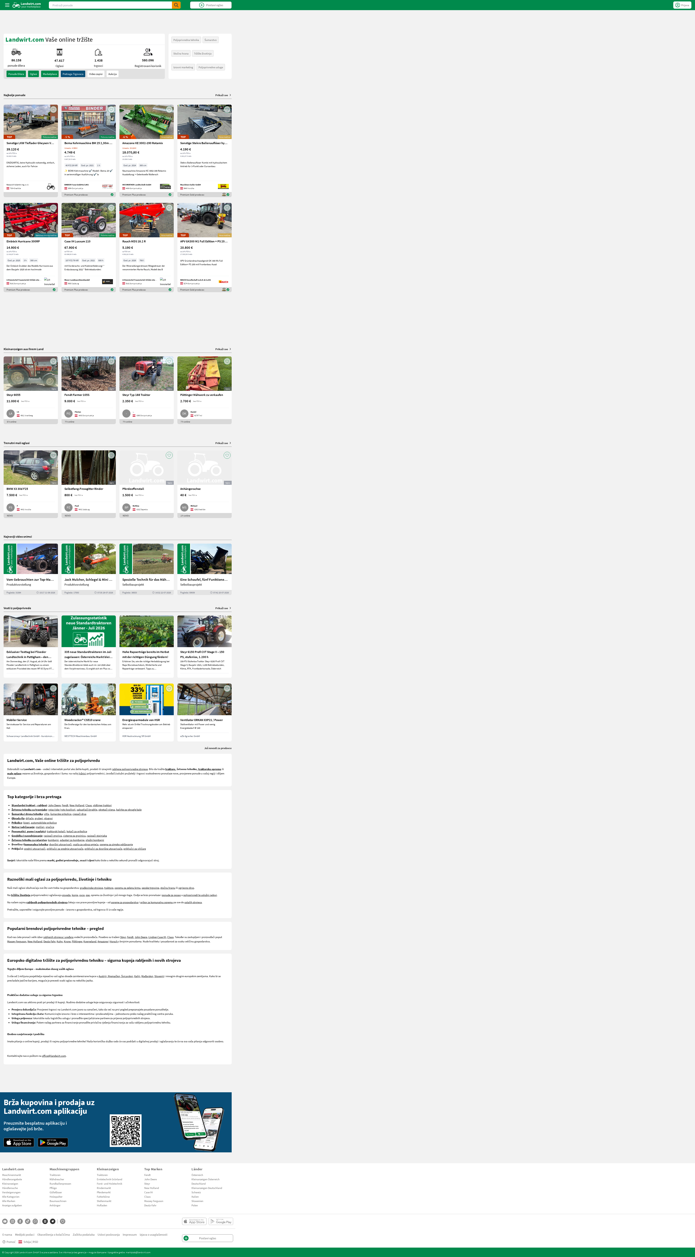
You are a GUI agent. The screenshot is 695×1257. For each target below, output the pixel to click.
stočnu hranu (167, 888)
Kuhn (60, 941)
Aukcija (112, 74)
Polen (194, 1205)
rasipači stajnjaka (97, 835)
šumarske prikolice (60, 814)
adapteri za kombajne (72, 840)
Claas (88, 805)
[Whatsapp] (35, 1221)
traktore (108, 888)
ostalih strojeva (193, 902)
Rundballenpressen (60, 1183)
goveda (66, 895)
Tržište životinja (203, 53)
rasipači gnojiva (53, 835)
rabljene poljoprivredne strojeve (130, 769)
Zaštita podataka (84, 1234)
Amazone (103, 941)
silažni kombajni (95, 840)
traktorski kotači (56, 831)
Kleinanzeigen (10, 1183)
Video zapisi (96, 74)
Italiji (137, 976)
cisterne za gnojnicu (74, 835)
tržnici (82, 773)
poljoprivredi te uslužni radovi (200, 895)
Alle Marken (8, 1201)
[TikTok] (27, 1221)
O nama (7, 1234)
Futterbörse (103, 1196)
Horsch (114, 941)
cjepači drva (79, 814)
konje (75, 895)
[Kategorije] (45, 1221)
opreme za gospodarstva (124, 902)
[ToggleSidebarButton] (7, 5)
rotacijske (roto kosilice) (61, 809)
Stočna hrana (181, 53)
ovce (82, 895)
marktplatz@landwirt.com (138, 1252)
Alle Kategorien (10, 1196)
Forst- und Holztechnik (109, 1183)
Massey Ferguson (16, 941)
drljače (29, 818)
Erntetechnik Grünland (109, 1179)
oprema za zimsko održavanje (116, 844)
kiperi (26, 822)
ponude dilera (16, 74)
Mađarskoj (147, 976)
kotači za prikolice (77, 831)
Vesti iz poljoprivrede (17, 608)
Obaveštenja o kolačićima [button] (53, 1234)
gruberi (39, 818)
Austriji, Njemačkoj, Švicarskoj (116, 976)
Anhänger (55, 1205)
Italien (195, 1196)
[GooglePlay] (53, 1142)
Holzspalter (56, 1196)
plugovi (48, 818)
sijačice (50, 827)
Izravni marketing (183, 67)
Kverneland (89, 941)
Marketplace (50, 74)
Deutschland (198, 1183)
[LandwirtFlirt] (62, 1221)
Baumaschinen (58, 1201)
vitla (46, 814)
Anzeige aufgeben (12, 1205)
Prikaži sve (221, 95)
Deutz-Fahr (49, 941)
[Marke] (52, 1221)
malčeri (40, 827)
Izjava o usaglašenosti (153, 1234)
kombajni (53, 840)
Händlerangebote (12, 1179)
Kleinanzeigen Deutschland (206, 1188)
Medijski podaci (24, 1234)
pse (88, 895)
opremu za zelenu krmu (127, 888)
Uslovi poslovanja (109, 1234)
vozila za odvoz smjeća (85, 844)
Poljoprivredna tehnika (186, 40)
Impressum (130, 1234)
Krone (67, 941)
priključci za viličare (134, 848)
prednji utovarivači (34, 848)
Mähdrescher (57, 1179)
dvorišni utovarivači (60, 844)
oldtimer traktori (102, 805)
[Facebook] (20, 1221)
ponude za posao (171, 895)
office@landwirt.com (54, 1056)
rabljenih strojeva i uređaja (58, 937)
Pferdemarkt (104, 1192)
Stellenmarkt (104, 1201)
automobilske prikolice (44, 822)
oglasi (33, 74)
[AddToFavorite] (53, 109)
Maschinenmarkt (11, 1175)
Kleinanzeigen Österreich (205, 1179)
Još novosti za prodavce (218, 748)
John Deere (54, 805)
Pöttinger (77, 941)
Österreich (197, 1175)
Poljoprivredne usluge (211, 67)
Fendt (65, 805)
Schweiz (196, 1192)
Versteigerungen (11, 1192)
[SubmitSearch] (176, 5)
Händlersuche (10, 1188)
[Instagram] (12, 1221)
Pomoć (11, 1242)
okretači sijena (106, 809)
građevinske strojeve (91, 888)
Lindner (152, 937)
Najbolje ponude (15, 95)
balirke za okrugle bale (129, 809)
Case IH (161, 937)
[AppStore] (19, 1142)
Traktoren (55, 1175)
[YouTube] (5, 1221)
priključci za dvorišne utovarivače (103, 848)
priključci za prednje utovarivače (65, 848)
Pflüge (53, 1188)
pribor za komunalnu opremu (156, 902)
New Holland (77, 805)
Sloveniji (159, 976)
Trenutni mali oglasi (17, 443)
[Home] (26, 5)
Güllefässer (56, 1192)
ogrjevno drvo (186, 888)
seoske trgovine (150, 888)
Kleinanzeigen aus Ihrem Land (24, 349)
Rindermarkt (104, 1188)
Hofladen (102, 1205)
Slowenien (197, 1201)
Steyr (123, 937)
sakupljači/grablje (87, 809)
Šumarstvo (211, 40)
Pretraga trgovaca (73, 74)
